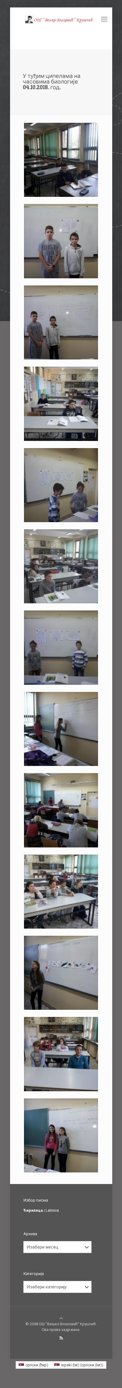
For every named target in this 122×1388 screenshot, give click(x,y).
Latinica (52, 1210)
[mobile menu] (104, 19)
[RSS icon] (61, 1338)
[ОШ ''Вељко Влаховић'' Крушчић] (61, 19)
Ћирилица (33, 1210)
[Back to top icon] (61, 1318)
